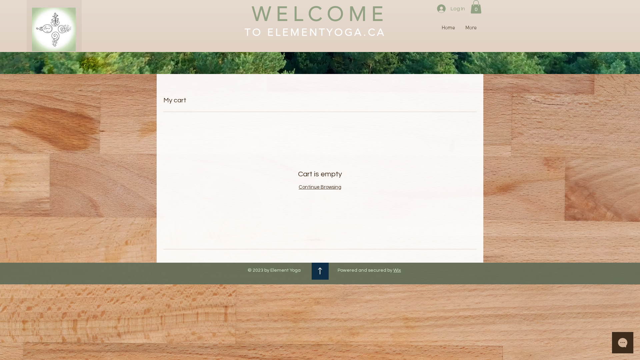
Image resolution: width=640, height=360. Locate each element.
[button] (476, 7)
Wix (397, 270)
